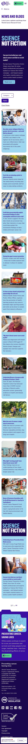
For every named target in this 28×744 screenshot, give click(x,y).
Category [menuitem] (6, 95)
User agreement (6, 728)
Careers (4, 726)
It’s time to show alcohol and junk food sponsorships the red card (14, 292)
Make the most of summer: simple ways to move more (14, 419)
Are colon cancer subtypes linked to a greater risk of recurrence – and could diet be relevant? (14, 130)
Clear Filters (5, 105)
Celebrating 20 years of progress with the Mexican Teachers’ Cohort (14, 378)
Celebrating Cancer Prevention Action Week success (14, 537)
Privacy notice (6, 733)
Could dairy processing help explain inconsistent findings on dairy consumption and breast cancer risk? (14, 213)
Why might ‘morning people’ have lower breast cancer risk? (14, 458)
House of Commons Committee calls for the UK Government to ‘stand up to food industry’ (14, 497)
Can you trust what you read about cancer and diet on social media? (14, 577)
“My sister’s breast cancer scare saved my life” (14, 335)
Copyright (4, 731)
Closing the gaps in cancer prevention (14, 252)
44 (16, 605)
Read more (8, 82)
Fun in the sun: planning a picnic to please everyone (14, 172)
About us (6, 9)
